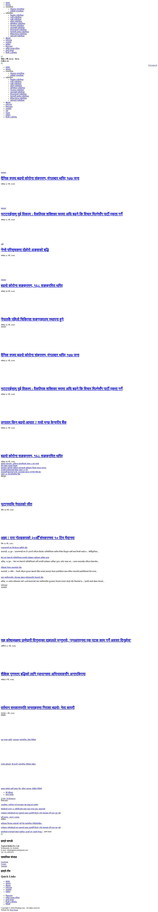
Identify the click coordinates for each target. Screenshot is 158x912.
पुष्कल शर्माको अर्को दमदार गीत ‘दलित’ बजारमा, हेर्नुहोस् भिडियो (21, 789)
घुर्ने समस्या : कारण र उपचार (10, 817)
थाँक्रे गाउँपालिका (16, 21)
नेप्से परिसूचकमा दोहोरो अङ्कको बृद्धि (25, 250)
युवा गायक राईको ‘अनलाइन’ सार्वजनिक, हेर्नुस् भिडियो (18, 740)
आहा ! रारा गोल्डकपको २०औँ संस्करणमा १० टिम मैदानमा (37, 538)
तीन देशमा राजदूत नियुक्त (9, 466)
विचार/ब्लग (9, 46)
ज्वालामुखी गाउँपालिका (17, 28)
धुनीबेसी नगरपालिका (17, 11)
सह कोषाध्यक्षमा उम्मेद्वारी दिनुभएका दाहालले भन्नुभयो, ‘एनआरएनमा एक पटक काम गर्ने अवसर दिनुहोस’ (66, 640)
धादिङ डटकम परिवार (13, 48)
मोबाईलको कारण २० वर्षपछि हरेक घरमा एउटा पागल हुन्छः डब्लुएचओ (23, 809)
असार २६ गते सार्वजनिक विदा (10, 474)
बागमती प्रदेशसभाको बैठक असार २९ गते (14, 470)
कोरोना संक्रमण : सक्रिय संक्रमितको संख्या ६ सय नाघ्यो (20, 464)
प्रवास (8, 113)
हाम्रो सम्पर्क (10, 51)
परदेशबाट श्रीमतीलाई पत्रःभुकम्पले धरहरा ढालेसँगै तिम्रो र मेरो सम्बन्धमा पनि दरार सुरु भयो (31, 813)
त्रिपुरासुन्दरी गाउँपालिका (18, 30)
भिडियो (8, 904)
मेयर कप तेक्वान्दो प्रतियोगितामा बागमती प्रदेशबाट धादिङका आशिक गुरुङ (25, 558)
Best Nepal (14, 910)
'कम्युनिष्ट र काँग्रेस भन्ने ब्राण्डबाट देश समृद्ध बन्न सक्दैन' (19, 805)
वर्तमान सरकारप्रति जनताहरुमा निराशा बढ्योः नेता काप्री (37, 708)
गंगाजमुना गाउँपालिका (17, 26)
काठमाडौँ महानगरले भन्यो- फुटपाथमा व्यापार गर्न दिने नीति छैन (21, 472)
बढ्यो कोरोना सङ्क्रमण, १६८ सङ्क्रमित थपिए (32, 285)
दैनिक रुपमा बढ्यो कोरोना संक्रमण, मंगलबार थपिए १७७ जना (40, 178)
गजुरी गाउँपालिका (16, 17)
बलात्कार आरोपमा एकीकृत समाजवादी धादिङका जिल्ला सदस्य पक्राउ (23, 468)
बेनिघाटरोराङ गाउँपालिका (18, 34)
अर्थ (7, 111)
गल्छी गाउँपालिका (15, 19)
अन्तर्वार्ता (8, 42)
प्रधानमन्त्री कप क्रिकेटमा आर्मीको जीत (14, 548)
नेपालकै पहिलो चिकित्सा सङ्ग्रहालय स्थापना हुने (32, 319)
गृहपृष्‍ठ (8, 881)
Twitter (3, 864)
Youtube (4, 866)
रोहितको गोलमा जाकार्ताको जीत (11, 567)
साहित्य (8, 44)
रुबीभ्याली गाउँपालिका (17, 36)
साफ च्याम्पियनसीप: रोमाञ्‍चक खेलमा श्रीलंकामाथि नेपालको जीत (22, 577)
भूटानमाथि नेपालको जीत (16, 504)
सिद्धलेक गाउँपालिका (17, 15)
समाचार (8, 5)
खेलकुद (8, 38)
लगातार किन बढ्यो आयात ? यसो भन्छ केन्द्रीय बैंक (34, 422)
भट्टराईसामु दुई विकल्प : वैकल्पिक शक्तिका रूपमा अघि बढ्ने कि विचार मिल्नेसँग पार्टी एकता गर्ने (61, 214)
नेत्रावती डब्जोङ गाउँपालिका (19, 32)
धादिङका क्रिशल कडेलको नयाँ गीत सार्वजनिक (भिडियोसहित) (21, 823)
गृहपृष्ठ (8, 3)
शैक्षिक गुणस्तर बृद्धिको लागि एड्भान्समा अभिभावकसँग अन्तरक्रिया (43, 674)
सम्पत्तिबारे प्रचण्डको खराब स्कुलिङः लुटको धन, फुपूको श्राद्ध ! (21, 832)
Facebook (4, 862)
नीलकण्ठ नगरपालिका (17, 9)
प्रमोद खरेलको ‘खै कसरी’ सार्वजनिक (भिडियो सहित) (18, 764)
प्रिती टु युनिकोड (11, 53)
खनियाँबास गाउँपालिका (17, 24)
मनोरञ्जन (9, 40)
